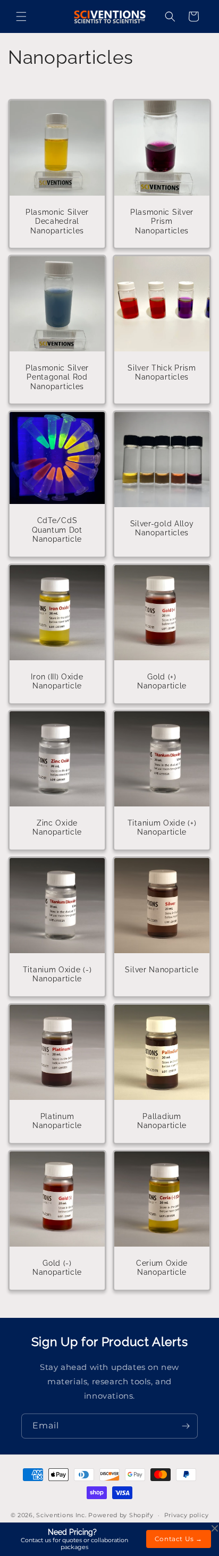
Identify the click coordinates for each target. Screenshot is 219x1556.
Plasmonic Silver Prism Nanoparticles (161, 221)
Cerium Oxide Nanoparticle (162, 1267)
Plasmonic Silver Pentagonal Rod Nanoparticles (57, 377)
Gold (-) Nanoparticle (57, 1267)
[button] (21, 16)
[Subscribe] (185, 1426)
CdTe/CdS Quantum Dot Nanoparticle (57, 529)
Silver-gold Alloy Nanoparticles (162, 528)
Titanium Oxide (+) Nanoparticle (162, 827)
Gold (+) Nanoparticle (162, 681)
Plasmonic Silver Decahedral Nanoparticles (57, 221)
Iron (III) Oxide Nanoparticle (57, 681)
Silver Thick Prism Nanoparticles (162, 372)
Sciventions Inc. (61, 1515)
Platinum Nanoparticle (57, 1121)
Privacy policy (186, 1515)
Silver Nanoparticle (161, 969)
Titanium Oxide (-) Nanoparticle (57, 974)
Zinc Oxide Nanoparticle (57, 827)
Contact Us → (179, 1539)
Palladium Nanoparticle (162, 1121)
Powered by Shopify (121, 1515)
